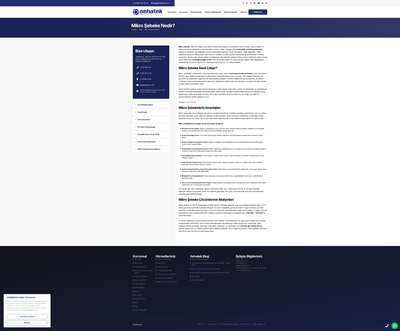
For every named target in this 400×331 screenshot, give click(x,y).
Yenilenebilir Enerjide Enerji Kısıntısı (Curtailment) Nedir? (210, 272)
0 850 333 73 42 (141, 3)
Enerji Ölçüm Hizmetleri (147, 142)
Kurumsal (183, 12)
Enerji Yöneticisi (144, 120)
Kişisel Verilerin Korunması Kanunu (143, 271)
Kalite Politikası (139, 287)
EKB (135, 302)
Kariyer (136, 291)
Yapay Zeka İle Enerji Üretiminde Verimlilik (206, 269)
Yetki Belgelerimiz (140, 267)
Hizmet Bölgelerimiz (213, 12)
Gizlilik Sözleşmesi (140, 276)
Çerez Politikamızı (27, 310)
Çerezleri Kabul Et (27, 317)
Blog (140, 29)
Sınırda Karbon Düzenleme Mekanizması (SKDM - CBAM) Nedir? (211, 264)
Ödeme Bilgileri (139, 284)
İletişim (243, 12)
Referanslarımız (230, 12)
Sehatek (134, 29)
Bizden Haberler (140, 280)
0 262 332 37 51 (145, 67)
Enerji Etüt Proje (139, 299)
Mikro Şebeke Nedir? (147, 12)
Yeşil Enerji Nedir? (198, 280)
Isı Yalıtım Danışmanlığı (146, 127)
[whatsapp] (394, 325)
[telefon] (387, 325)
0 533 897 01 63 (145, 79)
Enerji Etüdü (142, 112)
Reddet (27, 323)
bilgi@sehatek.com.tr (161, 3)
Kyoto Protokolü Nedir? (200, 259)
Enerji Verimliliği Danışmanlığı (228, 324)
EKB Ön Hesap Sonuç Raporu (149, 149)
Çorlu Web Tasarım (139, 324)
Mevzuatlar (138, 295)
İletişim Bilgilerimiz (140, 310)
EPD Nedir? (195, 276)
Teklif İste (258, 12)
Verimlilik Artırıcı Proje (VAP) (148, 134)
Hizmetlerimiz (196, 12)
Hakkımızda (138, 263)
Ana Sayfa (172, 12)
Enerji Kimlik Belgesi (145, 105)
